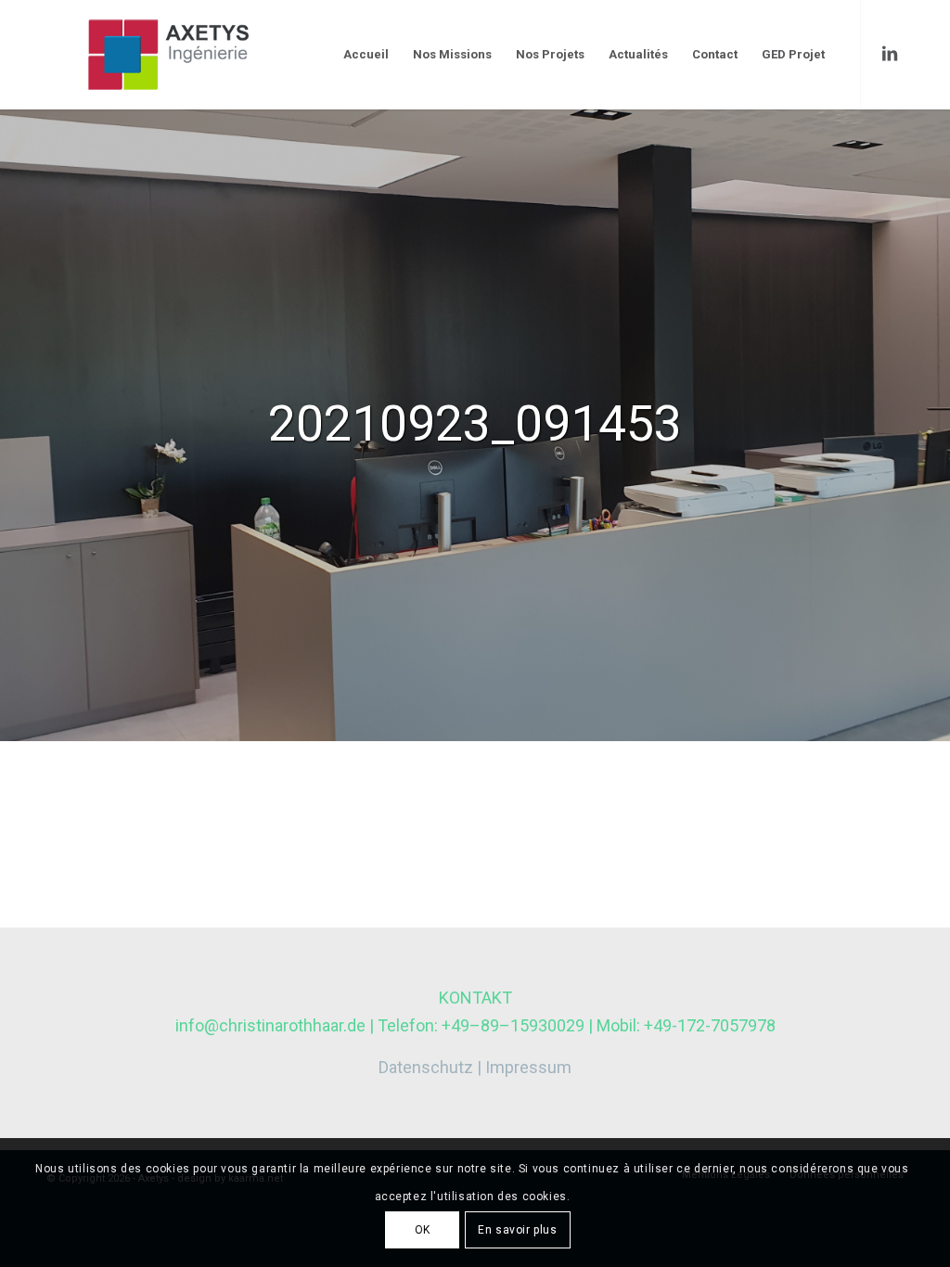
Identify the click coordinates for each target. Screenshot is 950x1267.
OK (422, 1229)
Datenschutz (426, 1067)
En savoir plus (517, 1229)
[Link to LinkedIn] (890, 54)
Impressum (528, 1067)
